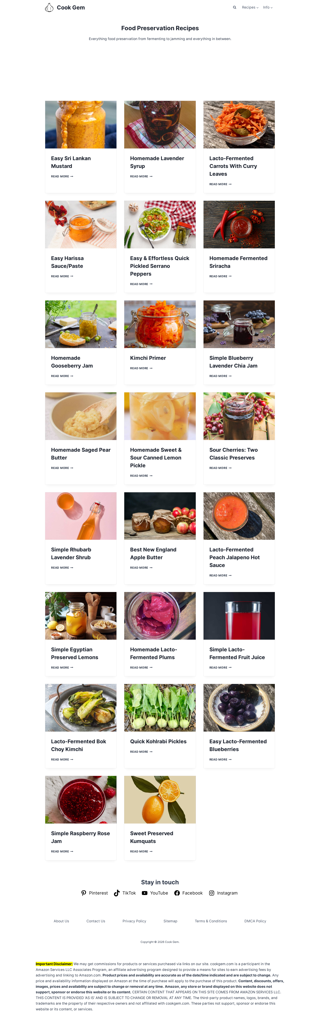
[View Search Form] (234, 7)
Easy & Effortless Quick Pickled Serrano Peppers (159, 266)
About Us (61, 921)
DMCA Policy (255, 921)
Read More (62, 176)
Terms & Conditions (211, 921)
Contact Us (95, 921)
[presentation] (80, 124)
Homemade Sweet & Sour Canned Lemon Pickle (156, 458)
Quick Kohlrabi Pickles (158, 741)
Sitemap (170, 921)
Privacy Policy (134, 921)
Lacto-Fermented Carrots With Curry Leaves (233, 166)
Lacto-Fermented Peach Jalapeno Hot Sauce (234, 557)
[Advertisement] (160, 71)
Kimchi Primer (148, 358)
